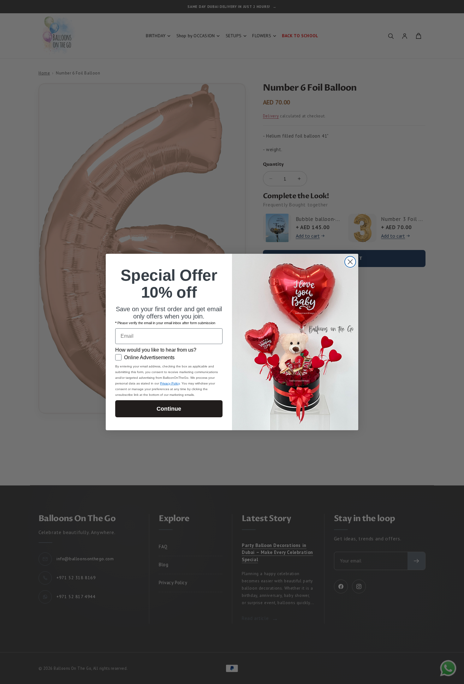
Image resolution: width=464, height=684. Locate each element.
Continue (169, 409)
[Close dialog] (350, 261)
